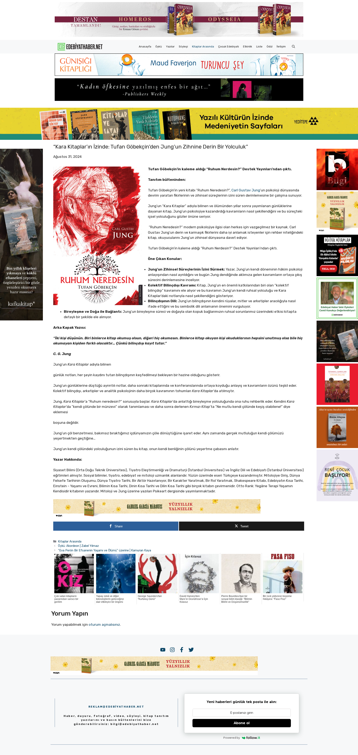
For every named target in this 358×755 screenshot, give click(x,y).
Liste (259, 46)
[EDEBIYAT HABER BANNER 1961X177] (179, 139)
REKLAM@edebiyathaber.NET (116, 706)
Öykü (158, 46)
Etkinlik (247, 46)
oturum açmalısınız (104, 624)
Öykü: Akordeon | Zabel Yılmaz (78, 546)
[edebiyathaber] (179, 100)
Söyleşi (183, 46)
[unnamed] (337, 189)
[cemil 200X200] (337, 318)
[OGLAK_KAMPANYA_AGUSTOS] (337, 404)
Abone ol (242, 723)
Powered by (231, 737)
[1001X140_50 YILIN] (179, 35)
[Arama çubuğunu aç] (293, 46)
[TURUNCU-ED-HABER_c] (179, 74)
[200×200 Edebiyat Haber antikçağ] (337, 361)
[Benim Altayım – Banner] (337, 447)
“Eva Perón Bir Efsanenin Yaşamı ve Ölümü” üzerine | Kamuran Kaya (104, 550)
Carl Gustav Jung (245, 190)
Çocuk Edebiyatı (228, 46)
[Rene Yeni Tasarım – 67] (337, 500)
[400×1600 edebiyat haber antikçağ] (21, 319)
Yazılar (170, 46)
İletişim (281, 46)
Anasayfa (145, 46)
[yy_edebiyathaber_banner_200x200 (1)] (337, 232)
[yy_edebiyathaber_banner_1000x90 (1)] (156, 517)
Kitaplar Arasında (203, 46)
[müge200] (337, 275)
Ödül (269, 46)
